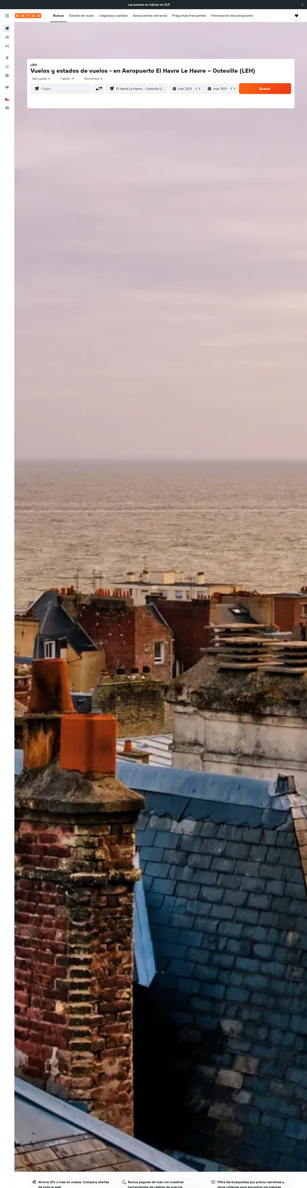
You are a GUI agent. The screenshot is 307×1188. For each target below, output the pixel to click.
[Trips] (7, 87)
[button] (302, 4)
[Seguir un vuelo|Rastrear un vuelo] (7, 66)
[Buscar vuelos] (7, 28)
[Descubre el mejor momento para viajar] (7, 75)
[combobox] (41, 78)
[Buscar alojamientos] (7, 37)
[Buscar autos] (7, 46)
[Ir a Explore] (7, 58)
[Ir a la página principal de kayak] (28, 15)
